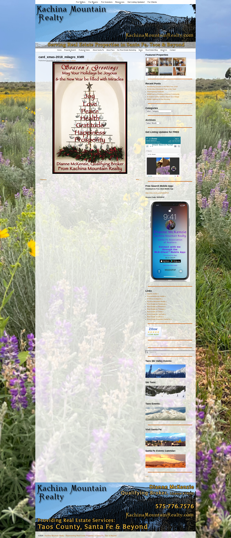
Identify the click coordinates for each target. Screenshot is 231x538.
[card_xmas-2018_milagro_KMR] (89, 119)
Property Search (70, 50)
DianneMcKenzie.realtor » (156, 296)
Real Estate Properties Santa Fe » (159, 319)
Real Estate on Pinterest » (156, 307)
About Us (163, 50)
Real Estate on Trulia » (155, 312)
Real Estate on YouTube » (156, 314)
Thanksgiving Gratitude (155, 92)
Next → (138, 179)
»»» (146, 476)
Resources (119, 2)
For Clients (152, 2)
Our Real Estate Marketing (126, 50)
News (141, 50)
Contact (172, 50)
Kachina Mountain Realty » (157, 302)
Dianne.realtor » (153, 294)
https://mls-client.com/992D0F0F (157, 193)
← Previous (42, 179)
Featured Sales (84, 50)
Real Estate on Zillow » (155, 317)
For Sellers (80, 2)
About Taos (110, 50)
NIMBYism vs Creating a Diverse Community (163, 94)
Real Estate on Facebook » (157, 304)
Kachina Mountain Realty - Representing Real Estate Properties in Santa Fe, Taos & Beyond (80, 536)
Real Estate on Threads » (156, 309)
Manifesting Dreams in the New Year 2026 (162, 87)
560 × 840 (65, 61)
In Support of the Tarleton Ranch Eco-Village (163, 97)
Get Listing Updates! (136, 2)
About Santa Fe (98, 50)
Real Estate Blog (152, 50)
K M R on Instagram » (155, 299)
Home (59, 50)
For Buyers (93, 2)
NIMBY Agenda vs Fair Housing (158, 99)
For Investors (106, 2)
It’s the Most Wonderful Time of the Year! (161, 89)
